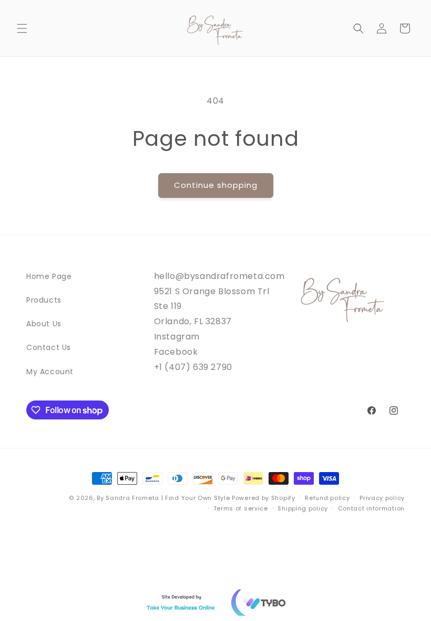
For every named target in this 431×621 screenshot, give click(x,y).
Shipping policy (303, 508)
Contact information (371, 508)
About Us (43, 323)
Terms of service (240, 508)
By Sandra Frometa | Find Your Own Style (163, 498)
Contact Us (48, 347)
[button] (22, 28)
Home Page (48, 276)
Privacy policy (382, 498)
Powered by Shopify (263, 498)
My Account (50, 371)
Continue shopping (216, 185)
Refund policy (327, 498)
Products (43, 300)
